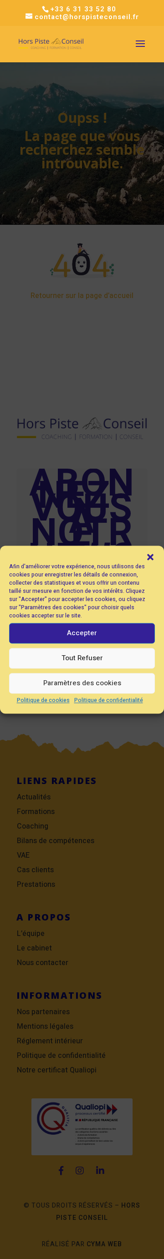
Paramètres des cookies (82, 683)
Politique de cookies (43, 700)
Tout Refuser (82, 658)
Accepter (82, 633)
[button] (150, 556)
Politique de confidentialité (108, 700)
